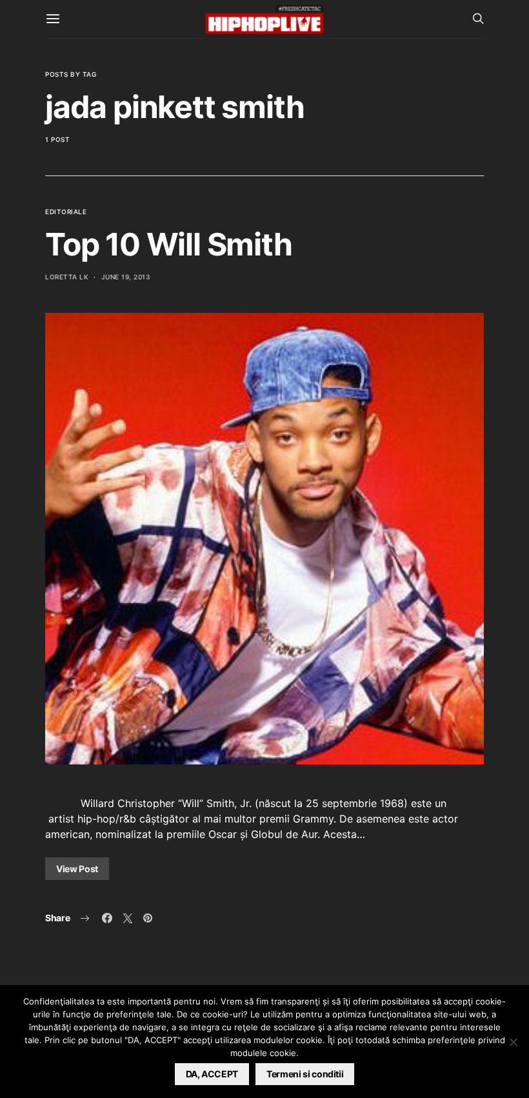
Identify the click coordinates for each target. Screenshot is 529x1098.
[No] (512, 1041)
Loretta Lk (66, 277)
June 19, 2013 (125, 277)
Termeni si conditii (304, 1073)
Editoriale (65, 211)
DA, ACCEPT (212, 1073)
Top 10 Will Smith (168, 244)
